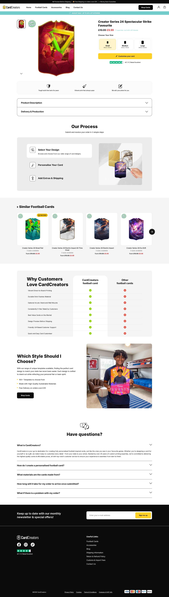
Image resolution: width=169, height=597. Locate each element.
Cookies (79, 592)
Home (28, 7)
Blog (68, 7)
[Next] (21, 73)
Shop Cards (145, 7)
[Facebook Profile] (19, 545)
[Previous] (21, 22)
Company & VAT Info (105, 592)
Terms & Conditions (90, 592)
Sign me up (143, 515)
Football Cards (41, 7)
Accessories (56, 7)
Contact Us (78, 7)
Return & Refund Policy (95, 556)
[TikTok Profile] (33, 545)
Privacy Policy (69, 592)
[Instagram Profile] (26, 545)
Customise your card (126, 56)
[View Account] (158, 7)
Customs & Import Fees (95, 560)
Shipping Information (94, 553)
